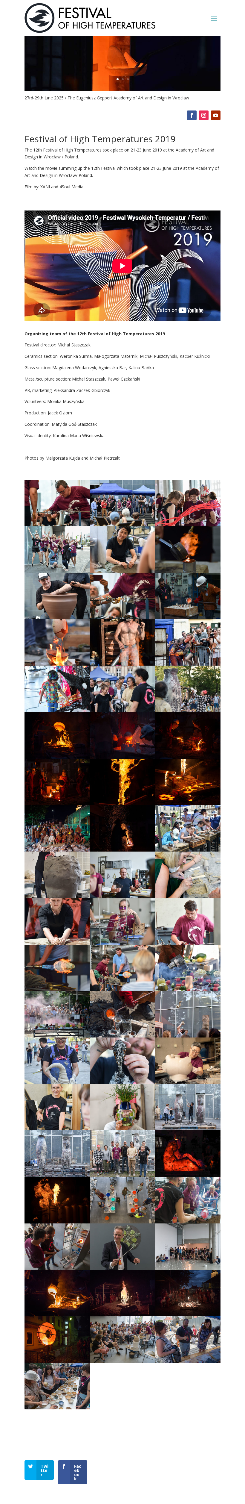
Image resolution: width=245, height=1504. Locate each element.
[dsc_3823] (187, 571)
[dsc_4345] (57, 710)
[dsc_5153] (187, 850)
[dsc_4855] (122, 803)
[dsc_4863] (187, 803)
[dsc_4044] (57, 617)
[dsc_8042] (57, 1129)
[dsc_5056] (122, 850)
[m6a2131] (57, 1314)
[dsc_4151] (187, 617)
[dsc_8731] (122, 1175)
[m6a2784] (187, 1361)
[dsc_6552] (122, 1082)
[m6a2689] (122, 1361)
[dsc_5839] (57, 989)
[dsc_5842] (122, 989)
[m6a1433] (122, 1268)
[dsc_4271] (187, 664)
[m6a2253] (122, 1314)
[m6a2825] (57, 1408)
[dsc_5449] (122, 943)
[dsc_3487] (57, 524)
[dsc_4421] (187, 710)
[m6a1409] (57, 1268)
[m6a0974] (187, 1222)
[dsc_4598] (57, 757)
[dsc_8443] (122, 1129)
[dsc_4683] (122, 757)
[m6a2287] (187, 1314)
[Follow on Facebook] (192, 115)
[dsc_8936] (57, 1222)
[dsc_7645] (187, 1082)
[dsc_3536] (122, 524)
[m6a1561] (187, 1268)
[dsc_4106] (122, 617)
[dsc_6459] (57, 1082)
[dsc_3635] (187, 524)
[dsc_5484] (187, 943)
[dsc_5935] (57, 1036)
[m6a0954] (122, 1222)
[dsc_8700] (57, 1175)
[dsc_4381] (122, 710)
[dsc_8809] (187, 1175)
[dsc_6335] (187, 1036)
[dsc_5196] (57, 896)
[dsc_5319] (57, 943)
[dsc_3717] (122, 571)
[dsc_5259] (122, 896)
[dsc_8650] (187, 1129)
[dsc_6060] (122, 1036)
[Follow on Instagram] (204, 115)
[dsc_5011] (57, 850)
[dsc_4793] (57, 803)
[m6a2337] (57, 1361)
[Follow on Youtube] (215, 115)
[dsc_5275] (187, 896)
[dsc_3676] (57, 571)
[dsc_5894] (187, 989)
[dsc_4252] (122, 664)
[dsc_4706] (187, 757)
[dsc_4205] (57, 664)
